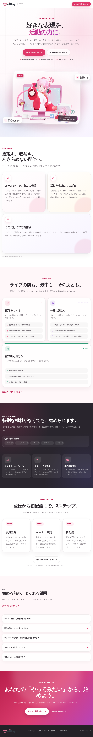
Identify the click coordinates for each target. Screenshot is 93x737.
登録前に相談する (58, 711)
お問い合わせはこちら (9, 606)
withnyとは (31, 731)
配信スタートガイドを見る (45, 559)
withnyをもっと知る (57, 52)
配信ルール (54, 731)
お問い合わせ (63, 731)
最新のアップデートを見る (11, 392)
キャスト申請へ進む (80, 4)
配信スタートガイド (43, 731)
